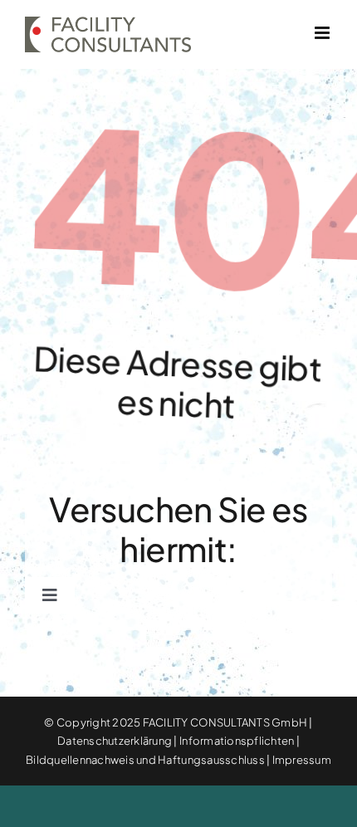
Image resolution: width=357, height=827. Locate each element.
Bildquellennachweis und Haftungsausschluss (145, 759)
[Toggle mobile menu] (323, 33)
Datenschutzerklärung (114, 740)
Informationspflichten (236, 740)
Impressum (301, 759)
